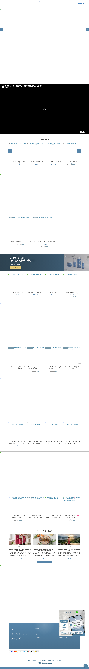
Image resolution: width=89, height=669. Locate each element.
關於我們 (73, 7)
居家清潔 (51, 7)
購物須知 (38, 632)
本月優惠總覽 (22, 7)
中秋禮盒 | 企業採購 (65, 7)
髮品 (41, 7)
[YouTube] (19, 638)
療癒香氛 (56, 7)
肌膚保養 (35, 7)
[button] (44, 109)
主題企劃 (29, 7)
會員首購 (15, 7)
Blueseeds (15, 630)
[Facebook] (12, 638)
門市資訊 (38, 637)
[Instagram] (15, 638)
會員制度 (38, 634)
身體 (45, 7)
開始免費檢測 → (15, 267)
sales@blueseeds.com (64, 637)
